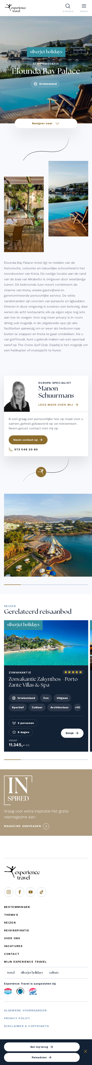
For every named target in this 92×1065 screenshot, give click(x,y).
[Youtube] (30, 892)
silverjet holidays (32, 972)
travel (11, 972)
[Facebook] (19, 892)
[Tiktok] (41, 892)
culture (54, 972)
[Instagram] (8, 892)
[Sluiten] (85, 1052)
